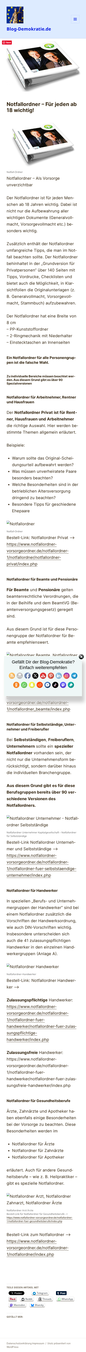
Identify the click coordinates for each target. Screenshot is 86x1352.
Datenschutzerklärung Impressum (25, 1343)
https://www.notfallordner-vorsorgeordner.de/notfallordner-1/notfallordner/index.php (38, 1248)
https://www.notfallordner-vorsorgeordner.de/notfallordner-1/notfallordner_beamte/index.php (38, 703)
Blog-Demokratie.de (29, 29)
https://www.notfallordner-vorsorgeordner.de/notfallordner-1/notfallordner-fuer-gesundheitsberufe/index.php (40, 1219)
